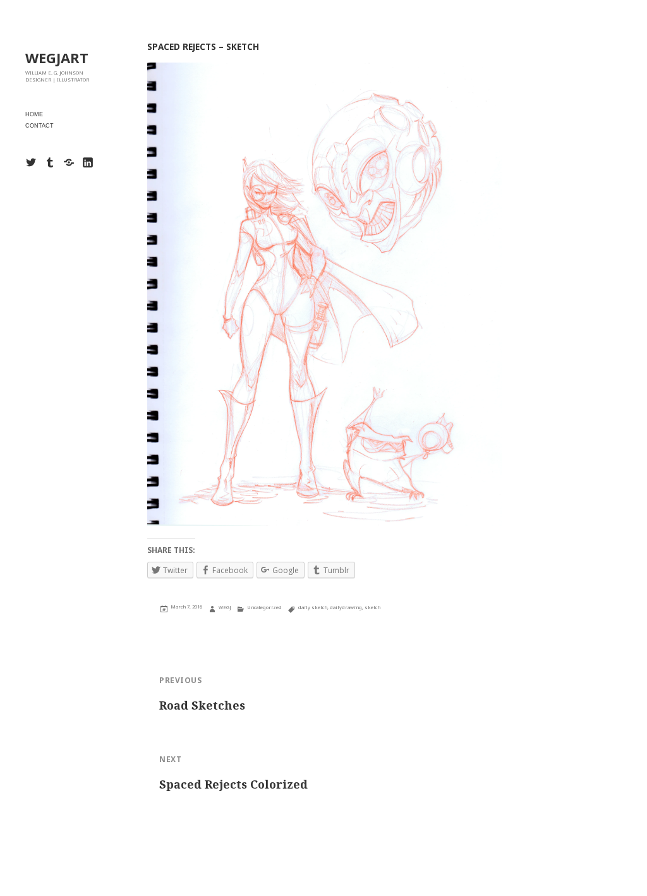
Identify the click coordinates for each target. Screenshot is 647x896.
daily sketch (312, 607)
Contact (39, 126)
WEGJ (225, 607)
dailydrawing (346, 607)
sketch (372, 607)
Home (34, 114)
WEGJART (56, 57)
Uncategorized (264, 607)
